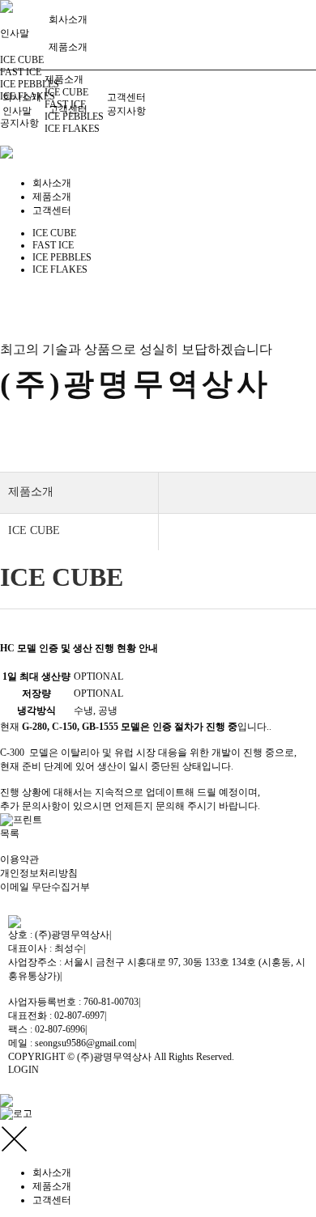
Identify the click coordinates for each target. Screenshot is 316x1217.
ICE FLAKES (72, 128)
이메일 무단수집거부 (45, 887)
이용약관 (19, 859)
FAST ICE (20, 72)
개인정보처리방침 (39, 873)
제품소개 (68, 47)
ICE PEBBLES (29, 84)
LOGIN (23, 1069)
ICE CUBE (22, 60)
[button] (9, 833)
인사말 (17, 111)
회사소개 (68, 19)
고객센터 (126, 97)
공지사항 (19, 123)
